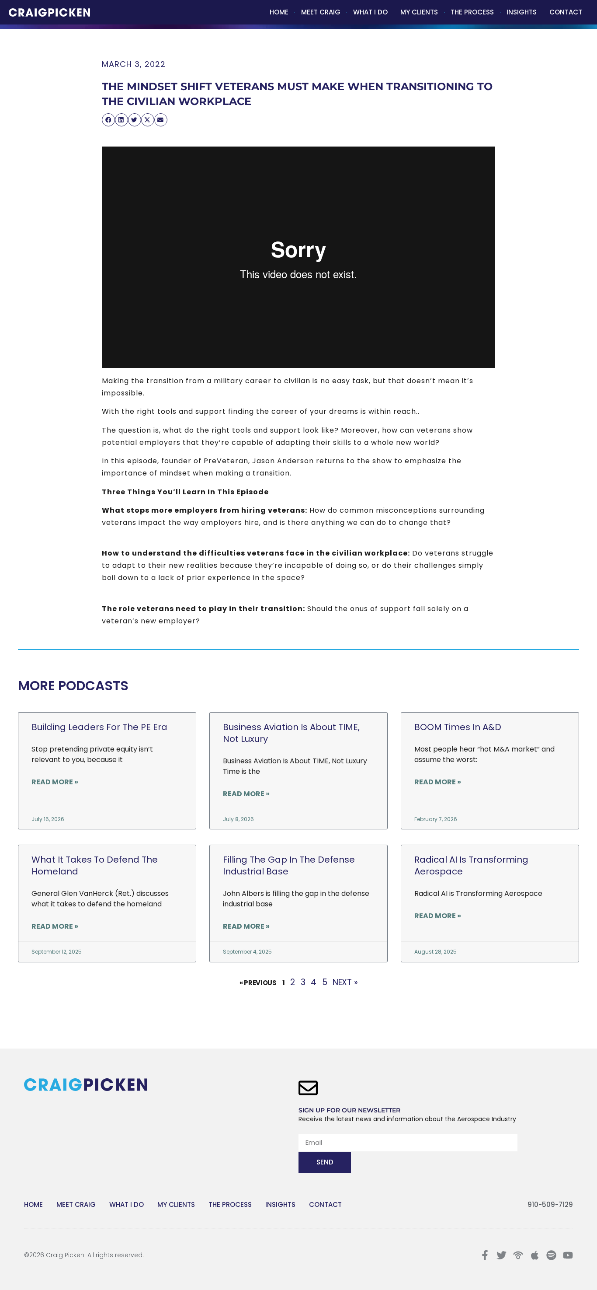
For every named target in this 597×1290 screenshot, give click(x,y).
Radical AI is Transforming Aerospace (471, 865)
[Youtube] (568, 1255)
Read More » (54, 782)
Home (279, 12)
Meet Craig (320, 12)
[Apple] (535, 1255)
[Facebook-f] (485, 1255)
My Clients (419, 12)
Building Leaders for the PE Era (99, 727)
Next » (345, 982)
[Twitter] (501, 1255)
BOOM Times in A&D (457, 727)
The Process (472, 12)
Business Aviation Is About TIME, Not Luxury (291, 733)
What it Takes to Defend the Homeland (94, 865)
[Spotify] (551, 1255)
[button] (108, 119)
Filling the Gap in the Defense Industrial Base (289, 865)
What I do (370, 12)
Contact (565, 12)
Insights (522, 12)
